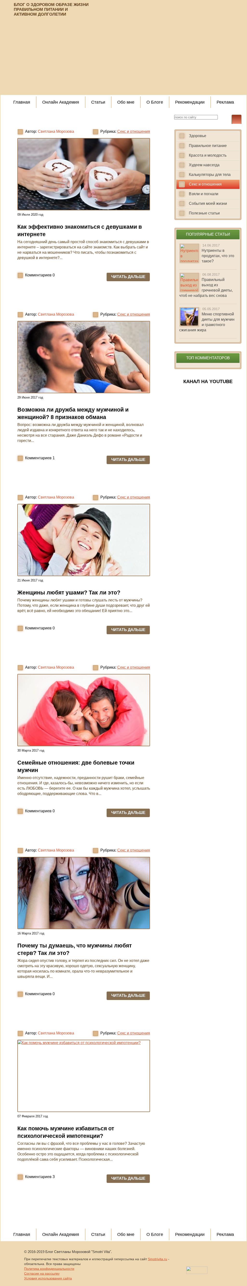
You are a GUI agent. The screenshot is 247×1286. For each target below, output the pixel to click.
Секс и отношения (133, 131)
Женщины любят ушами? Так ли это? (68, 592)
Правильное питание (208, 146)
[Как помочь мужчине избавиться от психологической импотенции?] (83, 1076)
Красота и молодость (207, 155)
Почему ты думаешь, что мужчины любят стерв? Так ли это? (74, 949)
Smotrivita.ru (157, 1259)
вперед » (102, 1210)
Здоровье (197, 136)
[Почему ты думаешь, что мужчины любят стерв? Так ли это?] (83, 893)
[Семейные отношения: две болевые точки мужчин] (83, 710)
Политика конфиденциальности (49, 1269)
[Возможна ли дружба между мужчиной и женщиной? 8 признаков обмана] (83, 357)
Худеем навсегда (204, 165)
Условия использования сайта (48, 1278)
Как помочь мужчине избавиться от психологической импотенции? (65, 1132)
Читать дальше (128, 277)
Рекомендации (190, 102)
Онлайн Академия (60, 102)
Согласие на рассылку (42, 1273)
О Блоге (154, 102)
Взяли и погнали (203, 194)
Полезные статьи (204, 213)
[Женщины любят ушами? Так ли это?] (83, 540)
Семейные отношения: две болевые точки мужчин (75, 766)
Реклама (225, 102)
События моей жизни (208, 203)
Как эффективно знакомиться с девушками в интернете (79, 230)
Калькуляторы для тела (210, 175)
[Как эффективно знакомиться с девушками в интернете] (83, 174)
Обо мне (125, 102)
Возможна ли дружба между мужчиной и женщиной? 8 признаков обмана (73, 413)
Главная (21, 102)
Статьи (98, 102)
